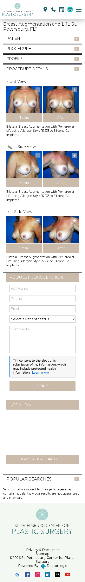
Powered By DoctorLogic (42, 566)
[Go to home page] (18, 9)
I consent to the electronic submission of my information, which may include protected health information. (39, 367)
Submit (42, 386)
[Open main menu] (79, 9)
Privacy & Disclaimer (42, 550)
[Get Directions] (45, 9)
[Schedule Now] (61, 9)
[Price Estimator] (70, 9)
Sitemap (42, 554)
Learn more (40, 372)
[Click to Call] (53, 9)
